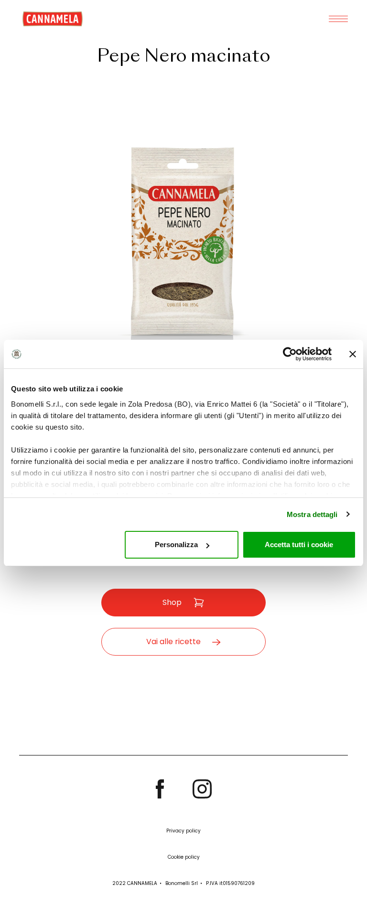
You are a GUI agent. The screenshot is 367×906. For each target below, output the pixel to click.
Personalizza (176, 544)
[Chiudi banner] (352, 354)
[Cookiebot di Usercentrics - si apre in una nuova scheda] (290, 354)
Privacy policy (183, 830)
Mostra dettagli (312, 514)
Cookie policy (184, 857)
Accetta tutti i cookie (299, 544)
